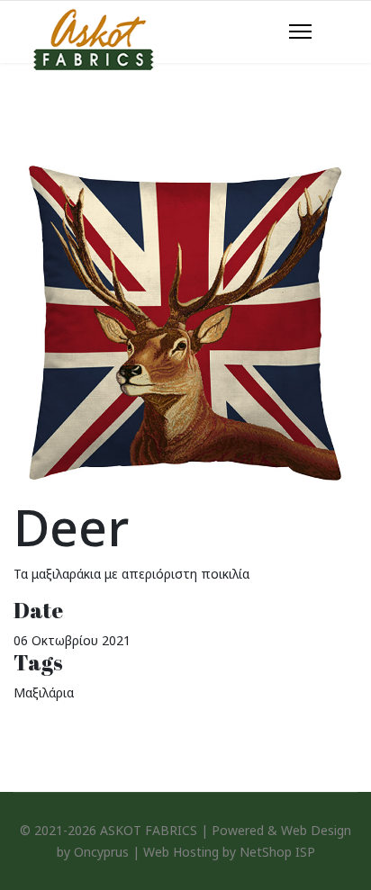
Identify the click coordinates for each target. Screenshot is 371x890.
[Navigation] (300, 32)
